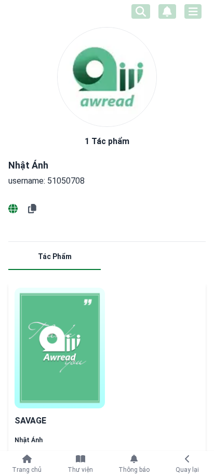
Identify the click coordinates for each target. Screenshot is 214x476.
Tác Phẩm (55, 256)
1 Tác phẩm (107, 141)
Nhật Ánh (29, 440)
